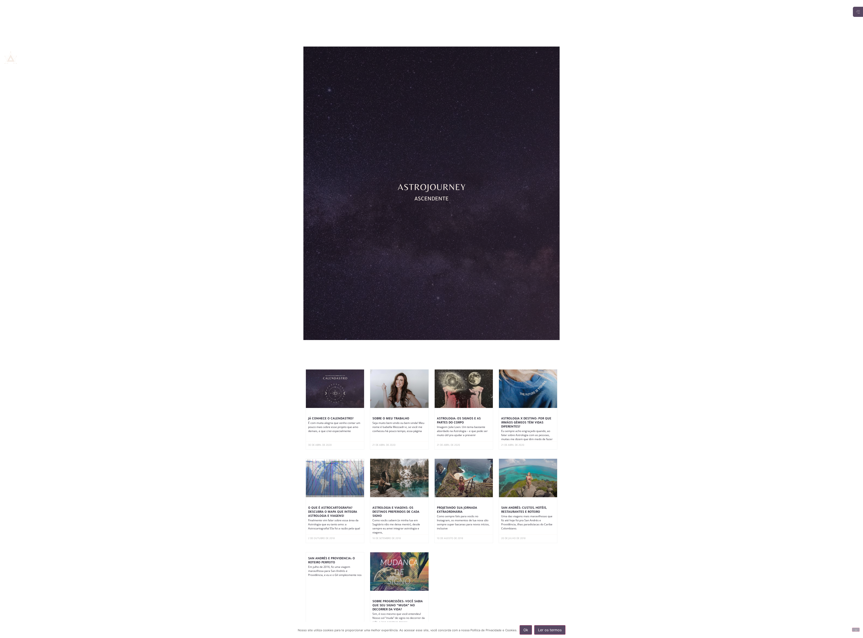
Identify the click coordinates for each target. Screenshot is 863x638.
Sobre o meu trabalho (390, 419)
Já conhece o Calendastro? (331, 419)
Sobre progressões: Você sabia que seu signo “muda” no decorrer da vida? (397, 605)
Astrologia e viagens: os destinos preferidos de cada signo (395, 512)
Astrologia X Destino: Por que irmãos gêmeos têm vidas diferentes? (526, 423)
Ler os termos (550, 630)
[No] (856, 630)
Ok (525, 630)
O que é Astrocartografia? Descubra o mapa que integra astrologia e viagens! (332, 512)
